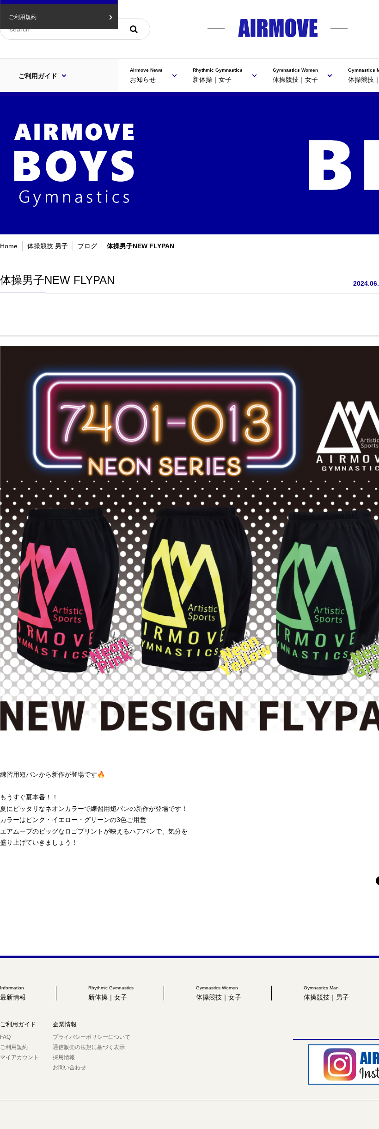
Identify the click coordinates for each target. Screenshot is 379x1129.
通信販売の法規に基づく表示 (89, 1047)
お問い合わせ (69, 1067)
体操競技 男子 (47, 246)
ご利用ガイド (38, 76)
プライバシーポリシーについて (91, 1037)
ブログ (87, 246)
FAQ (5, 1037)
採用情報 (64, 1057)
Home (9, 246)
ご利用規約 (14, 1047)
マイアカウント (19, 1057)
